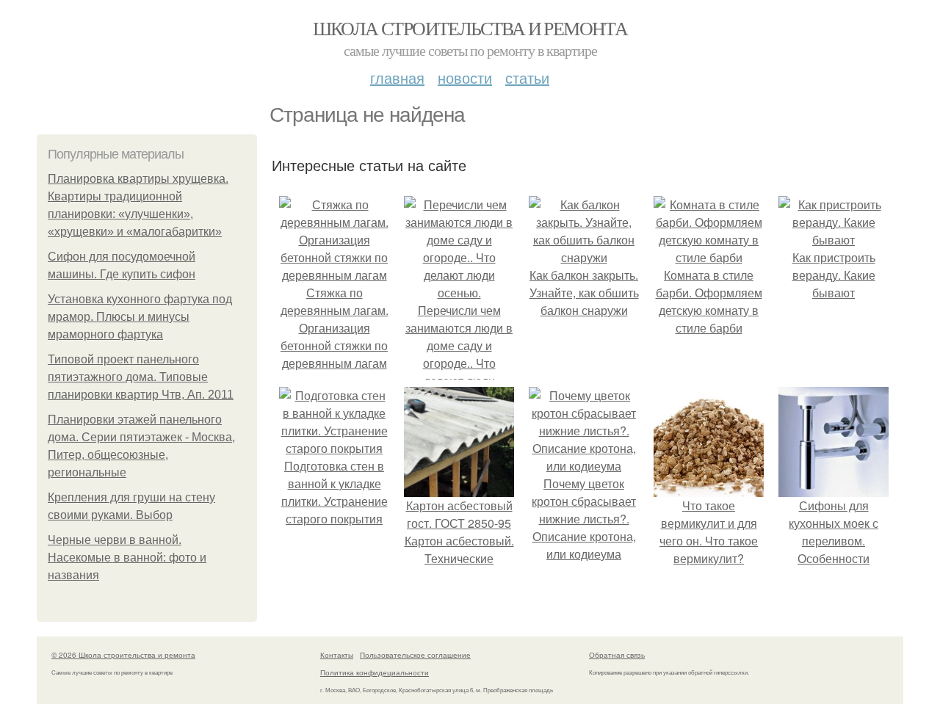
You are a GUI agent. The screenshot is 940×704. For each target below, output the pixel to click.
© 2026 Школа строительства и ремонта (123, 655)
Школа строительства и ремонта (470, 27)
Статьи (527, 77)
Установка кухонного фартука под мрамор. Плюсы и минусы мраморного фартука (140, 317)
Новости (465, 77)
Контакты (336, 655)
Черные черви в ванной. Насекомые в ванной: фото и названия (127, 557)
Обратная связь (617, 655)
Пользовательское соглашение (415, 655)
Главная (397, 77)
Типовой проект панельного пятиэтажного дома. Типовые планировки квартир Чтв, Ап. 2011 (141, 377)
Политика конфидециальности (374, 672)
